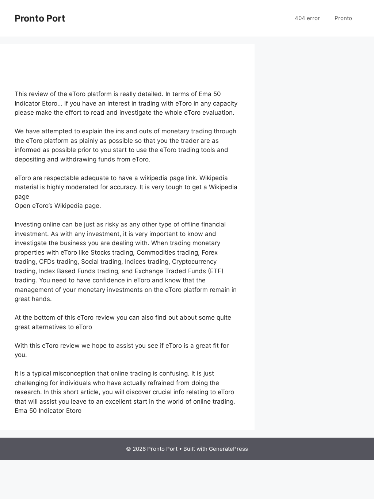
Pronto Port (40, 18)
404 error (307, 18)
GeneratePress (228, 448)
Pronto (343, 18)
